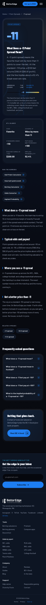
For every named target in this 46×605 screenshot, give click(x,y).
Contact (27, 587)
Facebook (32, 513)
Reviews (27, 567)
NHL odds (27, 546)
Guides (4, 570)
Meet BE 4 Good (19, 433)
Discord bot (6, 533)
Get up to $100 (30, 4)
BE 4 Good (28, 570)
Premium (27, 526)
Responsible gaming (31, 584)
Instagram (6, 513)
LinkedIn (40, 513)
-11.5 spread (9, 337)
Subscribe (23, 485)
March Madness (8, 557)
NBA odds (6, 546)
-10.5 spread (23, 331)
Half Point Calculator (14, 175)
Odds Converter (12, 193)
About (4, 567)
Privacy (22, 601)
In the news (28, 574)
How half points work (14, 181)
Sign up (29, 601)
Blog (4, 574)
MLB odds (27, 543)
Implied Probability (13, 199)
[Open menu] (41, 3)
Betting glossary (8, 529)
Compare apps (29, 529)
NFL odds (6, 543)
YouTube (23, 513)
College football (30, 553)
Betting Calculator (13, 187)
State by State (8, 587)
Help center (6, 584)
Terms (16, 601)
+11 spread (9, 331)
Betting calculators (9, 526)
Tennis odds (6, 553)
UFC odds (27, 550)
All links (5, 516)
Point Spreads (14, 14)
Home (4, 14)
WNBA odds (6, 550)
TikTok (16, 513)
